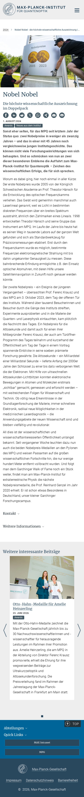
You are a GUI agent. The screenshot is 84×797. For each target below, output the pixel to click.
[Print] (62, 115)
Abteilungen (14, 728)
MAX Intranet (42, 742)
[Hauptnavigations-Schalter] (77, 10)
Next (79, 630)
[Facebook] (6, 115)
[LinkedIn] (14, 115)
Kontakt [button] (10, 513)
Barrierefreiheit (68, 780)
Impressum (13, 780)
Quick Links (14, 735)
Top (75, 724)
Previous (5, 630)
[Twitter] (30, 115)
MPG (42, 752)
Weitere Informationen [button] (22, 526)
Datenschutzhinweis (40, 780)
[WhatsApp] (38, 115)
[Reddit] (22, 115)
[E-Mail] (54, 115)
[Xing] (46, 115)
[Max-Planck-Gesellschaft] (25, 769)
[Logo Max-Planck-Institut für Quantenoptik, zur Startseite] (34, 9)
